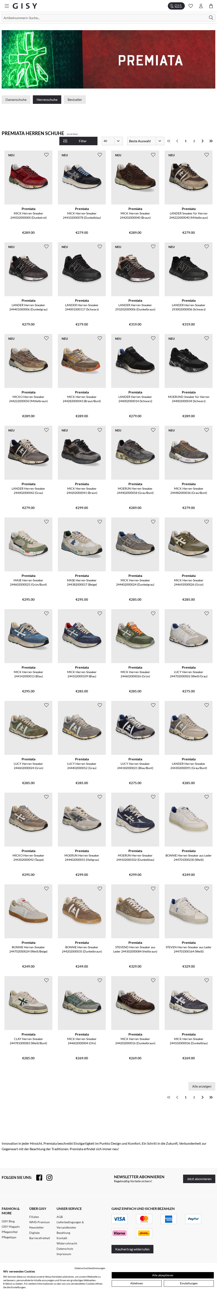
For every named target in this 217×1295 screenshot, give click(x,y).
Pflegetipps (9, 1237)
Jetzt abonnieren (199, 1179)
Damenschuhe (16, 99)
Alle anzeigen (201, 1086)
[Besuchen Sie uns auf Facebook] (37, 1178)
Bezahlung (63, 1232)
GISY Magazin (11, 1226)
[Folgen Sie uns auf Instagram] (47, 1178)
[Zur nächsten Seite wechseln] (202, 141)
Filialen (34, 1217)
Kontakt (62, 1238)
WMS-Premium (39, 1222)
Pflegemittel (10, 1232)
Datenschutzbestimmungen (90, 1268)
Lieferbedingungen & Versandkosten (70, 1224)
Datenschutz (65, 1248)
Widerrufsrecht (67, 1243)
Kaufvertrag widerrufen (132, 1249)
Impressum (64, 1254)
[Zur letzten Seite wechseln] (211, 141)
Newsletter (36, 1227)
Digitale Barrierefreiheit (39, 1235)
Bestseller (75, 99)
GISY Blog (8, 1221)
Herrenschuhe (47, 99)
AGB (60, 1217)
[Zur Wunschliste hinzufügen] (46, 155)
